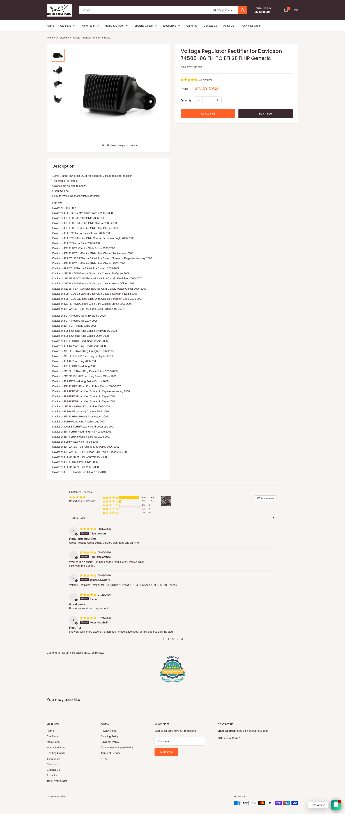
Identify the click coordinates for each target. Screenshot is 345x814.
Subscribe (166, 751)
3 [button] (173, 639)
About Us (228, 25)
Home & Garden (114, 25)
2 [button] (168, 639)
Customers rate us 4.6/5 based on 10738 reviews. (76, 652)
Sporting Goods (143, 25)
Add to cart (208, 113)
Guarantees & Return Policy (117, 747)
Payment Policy (110, 741)
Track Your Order (250, 25)
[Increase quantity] (217, 100)
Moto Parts (88, 25)
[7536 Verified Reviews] (172, 683)
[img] (88, 529)
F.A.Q (104, 758)
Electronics (169, 25)
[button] (189, 79)
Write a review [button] (265, 498)
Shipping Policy (110, 736)
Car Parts (66, 25)
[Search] (242, 10)
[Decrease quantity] (198, 100)
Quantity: (186, 100)
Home (50, 25)
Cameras (191, 25)
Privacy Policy (109, 730)
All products (62, 37)
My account (262, 11)
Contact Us (210, 25)
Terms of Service (111, 752)
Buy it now (265, 113)
